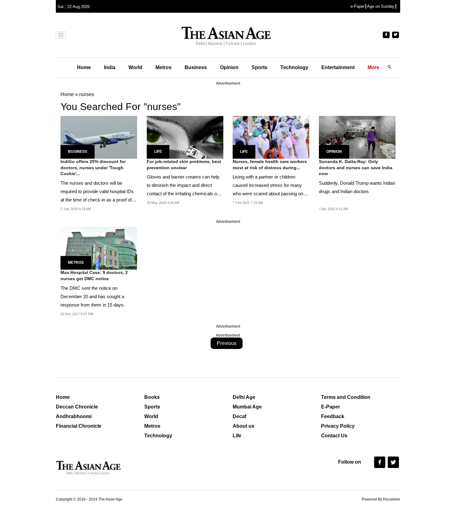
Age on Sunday (381, 6)
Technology (294, 67)
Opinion (229, 67)
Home (84, 67)
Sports (259, 67)
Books (152, 397)
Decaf (239, 416)
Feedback (332, 416)
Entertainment (338, 67)
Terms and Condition (345, 397)
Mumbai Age (247, 406)
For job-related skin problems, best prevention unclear (184, 164)
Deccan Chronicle (77, 406)
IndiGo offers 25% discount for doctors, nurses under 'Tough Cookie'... (93, 167)
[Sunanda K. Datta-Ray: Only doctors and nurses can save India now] (357, 136)
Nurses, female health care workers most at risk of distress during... (270, 164)
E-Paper (330, 406)
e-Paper (357, 6)
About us (243, 426)
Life (158, 151)
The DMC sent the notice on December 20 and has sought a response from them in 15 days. (92, 296)
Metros (163, 67)
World (135, 67)
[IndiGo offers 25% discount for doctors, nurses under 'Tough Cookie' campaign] (98, 136)
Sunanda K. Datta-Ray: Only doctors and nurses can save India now (355, 167)
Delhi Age (244, 397)
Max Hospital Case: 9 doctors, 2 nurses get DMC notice (94, 275)
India (109, 67)
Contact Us (334, 435)
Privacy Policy (338, 426)
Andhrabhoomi (74, 416)
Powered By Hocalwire (381, 499)
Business (196, 67)
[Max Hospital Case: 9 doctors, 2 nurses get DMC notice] (98, 247)
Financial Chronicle (78, 426)
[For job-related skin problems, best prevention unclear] (185, 136)
